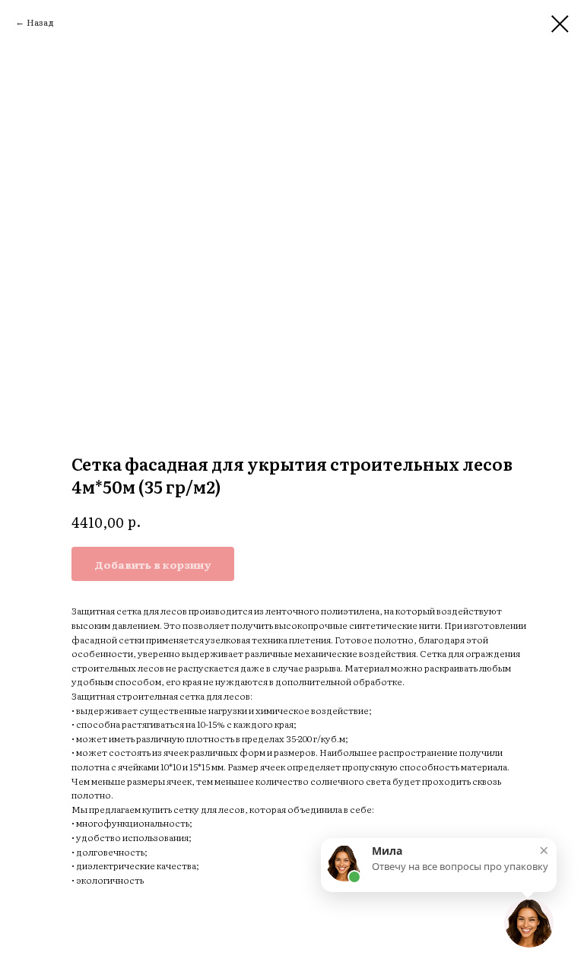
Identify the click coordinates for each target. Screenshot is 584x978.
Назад (40, 22)
